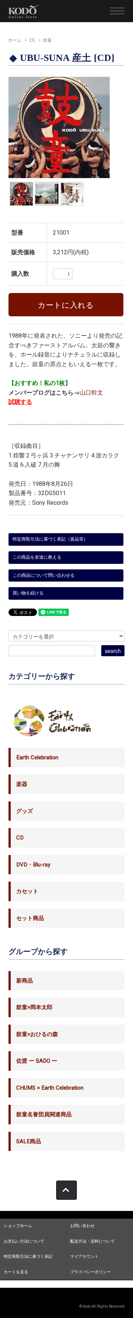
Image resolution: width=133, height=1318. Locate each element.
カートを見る (16, 1272)
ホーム (14, 40)
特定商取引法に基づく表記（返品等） (50, 539)
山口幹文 (91, 392)
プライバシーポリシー (90, 1272)
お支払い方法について (24, 1241)
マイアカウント (84, 1256)
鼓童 (47, 40)
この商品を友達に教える (37, 557)
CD (32, 40)
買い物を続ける (28, 593)
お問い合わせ (82, 1226)
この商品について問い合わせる (44, 575)
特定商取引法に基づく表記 (28, 1256)
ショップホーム (18, 1226)
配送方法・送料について (92, 1241)
